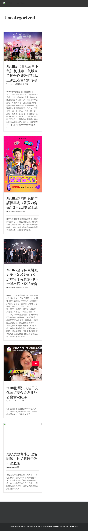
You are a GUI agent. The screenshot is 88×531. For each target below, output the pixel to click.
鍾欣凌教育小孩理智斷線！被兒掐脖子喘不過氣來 (21, 459)
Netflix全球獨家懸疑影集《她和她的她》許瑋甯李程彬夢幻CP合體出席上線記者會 (22, 277)
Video (23, 401)
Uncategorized (10, 84)
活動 (20, 84)
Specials (9, 401)
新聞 (17, 84)
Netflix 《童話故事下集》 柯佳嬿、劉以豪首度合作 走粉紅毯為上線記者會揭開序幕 (22, 73)
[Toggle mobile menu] (84, 4)
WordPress (64, 526)
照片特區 (25, 84)
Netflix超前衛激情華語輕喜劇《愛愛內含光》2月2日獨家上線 (22, 203)
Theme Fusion (73, 526)
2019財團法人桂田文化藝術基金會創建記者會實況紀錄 (22, 392)
